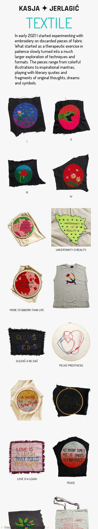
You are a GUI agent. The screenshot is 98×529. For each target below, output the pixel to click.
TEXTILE (49, 21)
